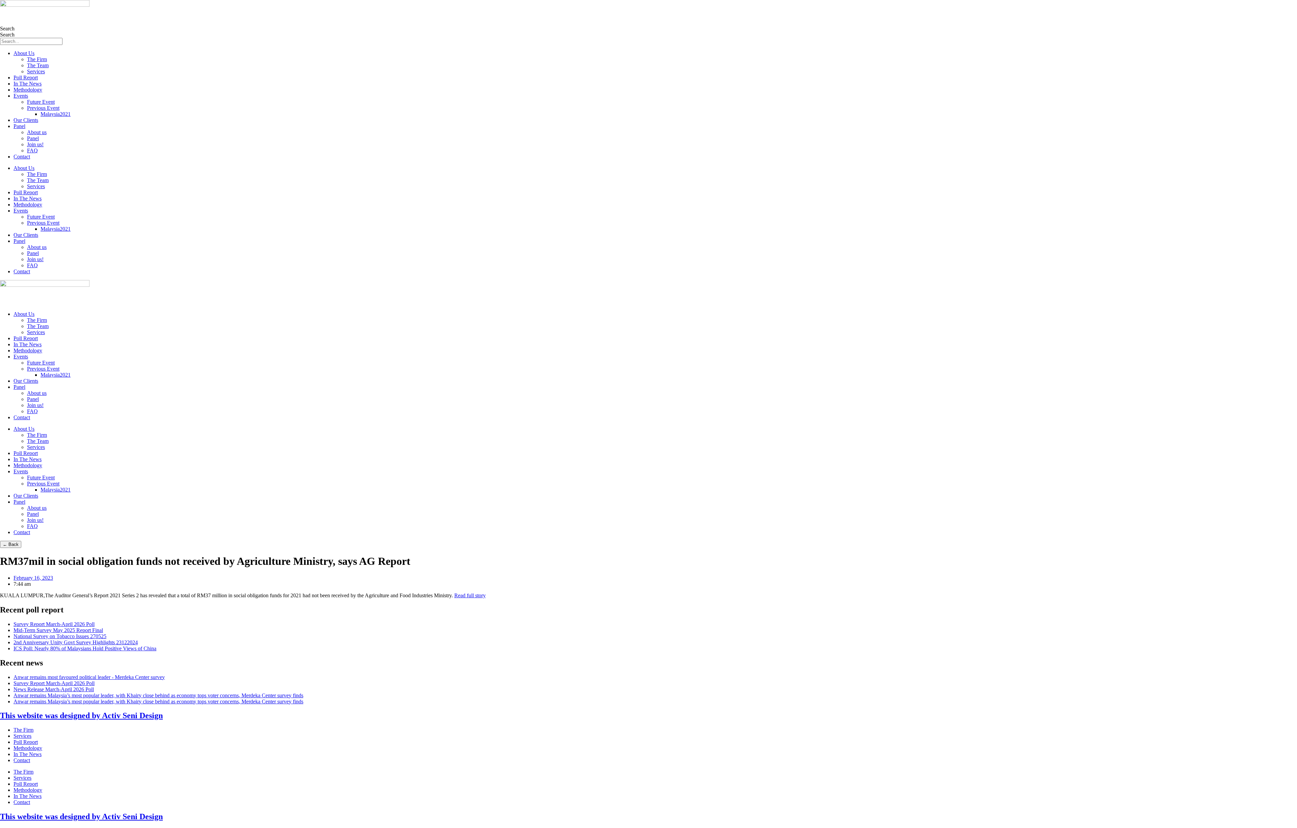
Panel (19, 126)
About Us (24, 53)
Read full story (470, 595)
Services (36, 71)
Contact (22, 156)
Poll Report (26, 77)
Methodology (28, 90)
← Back (11, 544)
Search (7, 28)
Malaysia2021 (56, 114)
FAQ (32, 150)
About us (37, 132)
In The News (28, 83)
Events (21, 96)
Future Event (41, 102)
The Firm (37, 59)
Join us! (35, 144)
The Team (38, 65)
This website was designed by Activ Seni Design (81, 715)
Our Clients (26, 120)
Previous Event (43, 108)
